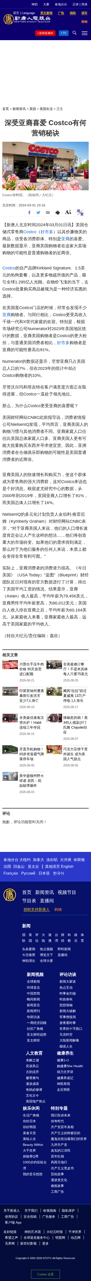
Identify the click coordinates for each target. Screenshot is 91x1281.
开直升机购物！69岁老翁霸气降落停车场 (31, 754)
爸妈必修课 (34, 1089)
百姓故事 (57, 1174)
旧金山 (18, 866)
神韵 (35, 4)
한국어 (58, 873)
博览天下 (46, 955)
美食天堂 (29, 1133)
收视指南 (49, 1210)
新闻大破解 (68, 1011)
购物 (58, 909)
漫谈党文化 (59, 1180)
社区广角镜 (35, 1028)
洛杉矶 (52, 860)
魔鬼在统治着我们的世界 (69, 1139)
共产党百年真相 (62, 1127)
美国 (32, 109)
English (67, 866)
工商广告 (57, 1191)
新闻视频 (35, 974)
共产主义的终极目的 (65, 1133)
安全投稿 (30, 1216)
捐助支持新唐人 (37, 909)
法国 (7, 866)
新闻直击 (33, 1005)
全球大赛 (46, 961)
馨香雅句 (32, 1078)
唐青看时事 (68, 1023)
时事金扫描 (68, 993)
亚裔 (65, 238)
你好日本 (29, 1121)
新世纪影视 (28, 1243)
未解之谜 (32, 1060)
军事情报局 (68, 1017)
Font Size (68, 212)
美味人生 (29, 1139)
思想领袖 (66, 1005)
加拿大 (38, 860)
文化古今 (32, 1095)
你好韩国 (29, 1127)
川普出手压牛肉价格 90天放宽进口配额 (31, 669)
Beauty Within (33, 1145)
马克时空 (66, 1034)
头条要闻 (28, 949)
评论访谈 (68, 974)
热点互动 (66, 987)
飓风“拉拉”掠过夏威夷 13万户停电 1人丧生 (75, 695)
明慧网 (60, 1237)
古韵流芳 (32, 1072)
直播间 (47, 900)
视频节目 (67, 892)
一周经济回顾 (36, 1023)
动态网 (75, 1237)
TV (64, 33)
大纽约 (25, 860)
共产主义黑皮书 (62, 1168)
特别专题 (59, 1108)
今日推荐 (28, 955)
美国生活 (46, 109)
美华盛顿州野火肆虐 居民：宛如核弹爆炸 (31, 780)
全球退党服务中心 (37, 1237)
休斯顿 (79, 860)
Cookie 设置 (45, 1274)
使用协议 (11, 1216)
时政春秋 (66, 999)
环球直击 (33, 987)
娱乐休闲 (31, 1108)
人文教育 (34, 1053)
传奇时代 (57, 1121)
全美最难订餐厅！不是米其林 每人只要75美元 (75, 669)
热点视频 (46, 949)
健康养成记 (65, 1078)
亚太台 (33, 866)
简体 (84, 4)
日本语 (44, 873)
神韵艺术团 (32, 1232)
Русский (28, 873)
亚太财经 (33, 1040)
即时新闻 (64, 949)
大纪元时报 (54, 1232)
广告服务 (48, 1216)
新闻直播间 (46, 33)
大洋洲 (65, 860)
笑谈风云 (32, 1066)
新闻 (26, 926)
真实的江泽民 (60, 1150)
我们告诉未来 (60, 1115)
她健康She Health (70, 1066)
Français (11, 873)
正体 (76, 4)
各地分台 (61, 4)
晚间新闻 (33, 999)
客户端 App (13, 1222)
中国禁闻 (33, 993)
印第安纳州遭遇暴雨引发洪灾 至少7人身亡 (31, 695)
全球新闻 (33, 981)
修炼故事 (57, 1186)
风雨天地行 (59, 1162)
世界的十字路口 (71, 1028)
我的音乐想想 (32, 1174)
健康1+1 (63, 1060)
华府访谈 (33, 1017)
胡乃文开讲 (65, 1072)
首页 (5, 109)
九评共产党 (59, 1145)
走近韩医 (63, 1089)
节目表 (29, 900)
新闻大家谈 (68, 981)
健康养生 (65, 1053)
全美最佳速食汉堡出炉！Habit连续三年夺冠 (31, 722)
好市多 (47, 231)
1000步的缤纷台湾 (35, 1165)
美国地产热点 (36, 1101)
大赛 (46, 4)
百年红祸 (57, 1156)
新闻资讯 (19, 109)
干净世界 (74, 1232)
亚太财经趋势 (36, 1034)
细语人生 (66, 1046)
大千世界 (29, 1150)
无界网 (10, 1243)
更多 (45, 1243)
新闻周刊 (33, 1011)
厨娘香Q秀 (30, 1156)
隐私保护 (68, 1210)
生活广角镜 (31, 1115)
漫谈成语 (32, 1084)
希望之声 (11, 1237)
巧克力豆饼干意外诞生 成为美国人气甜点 (75, 754)
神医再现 (63, 1084)
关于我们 (31, 1210)
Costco (29, 231)
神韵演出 (28, 961)
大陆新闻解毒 (69, 1040)
